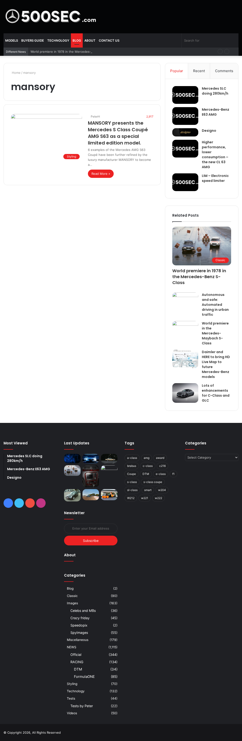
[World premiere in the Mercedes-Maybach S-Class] (185, 329)
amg (146, 458)
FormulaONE (84, 676)
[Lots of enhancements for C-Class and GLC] (185, 393)
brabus (131, 466)
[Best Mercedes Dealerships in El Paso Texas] (90, 458)
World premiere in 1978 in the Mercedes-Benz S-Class (70, 51)
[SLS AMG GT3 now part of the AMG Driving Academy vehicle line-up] (90, 494)
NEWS (71, 647)
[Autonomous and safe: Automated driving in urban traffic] (185, 300)
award (160, 458)
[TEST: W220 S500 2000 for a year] (90, 476)
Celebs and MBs (83, 611)
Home (16, 73)
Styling (72, 684)
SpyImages (79, 633)
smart (147, 490)
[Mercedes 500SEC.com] (51, 16)
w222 (158, 498)
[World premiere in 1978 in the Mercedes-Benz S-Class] (72, 470)
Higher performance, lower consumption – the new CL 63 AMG (215, 154)
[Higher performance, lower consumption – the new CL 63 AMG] (185, 149)
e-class (161, 474)
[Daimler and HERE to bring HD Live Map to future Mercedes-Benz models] (185, 359)
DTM (78, 669)
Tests (71, 698)
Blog (77, 40)
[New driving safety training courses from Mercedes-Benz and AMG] (109, 494)
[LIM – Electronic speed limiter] (185, 182)
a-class (132, 458)
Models (11, 40)
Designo (209, 130)
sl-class (132, 490)
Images (72, 603)
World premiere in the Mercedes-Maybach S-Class (215, 333)
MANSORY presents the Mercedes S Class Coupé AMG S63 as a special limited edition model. (118, 133)
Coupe (131, 474)
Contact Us (109, 40)
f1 (173, 474)
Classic (72, 596)
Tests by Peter (81, 706)
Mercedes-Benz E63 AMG (215, 112)
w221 (144, 498)
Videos (72, 713)
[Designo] (185, 132)
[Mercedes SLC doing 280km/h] (185, 95)
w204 (162, 490)
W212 (130, 498)
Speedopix (78, 625)
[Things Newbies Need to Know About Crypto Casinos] (72, 458)
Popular (176, 71)
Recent (199, 71)
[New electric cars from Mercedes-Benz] (109, 470)
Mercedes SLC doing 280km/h (215, 91)
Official (75, 655)
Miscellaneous (77, 640)
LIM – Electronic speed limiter (215, 178)
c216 (162, 466)
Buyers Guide (32, 40)
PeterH (95, 116)
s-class (132, 482)
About (89, 40)
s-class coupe (152, 482)
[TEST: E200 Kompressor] (72, 495)
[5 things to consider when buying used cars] (109, 458)
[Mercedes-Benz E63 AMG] (185, 116)
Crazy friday (80, 618)
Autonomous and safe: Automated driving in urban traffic (215, 304)
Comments (224, 71)
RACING (76, 662)
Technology (58, 40)
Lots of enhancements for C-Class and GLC (215, 393)
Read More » (100, 173)
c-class (148, 466)
